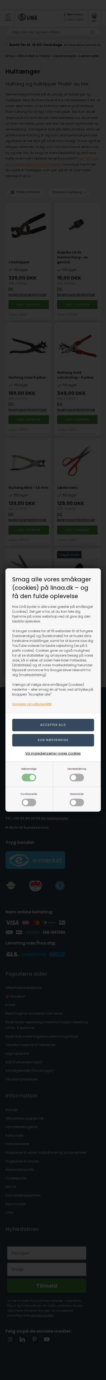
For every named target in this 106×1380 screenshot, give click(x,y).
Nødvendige (29, 769)
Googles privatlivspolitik (32, 704)
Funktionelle (29, 794)
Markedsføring (76, 769)
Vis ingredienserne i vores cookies (53, 753)
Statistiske (77, 794)
